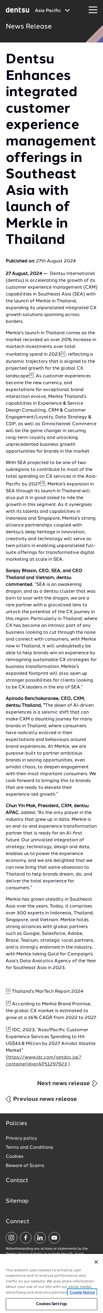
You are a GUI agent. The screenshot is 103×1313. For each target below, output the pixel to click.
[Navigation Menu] (93, 10)
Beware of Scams (25, 1166)
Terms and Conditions (29, 1147)
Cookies (14, 1156)
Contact (17, 1181)
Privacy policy (21, 1138)
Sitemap (17, 1201)
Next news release (64, 1084)
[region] (51, 1283)
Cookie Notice (82, 1292)
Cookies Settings (51, 1304)
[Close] (96, 1262)
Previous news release (44, 1099)
